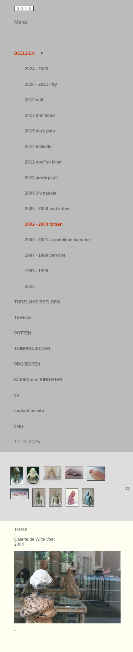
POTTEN (22, 333)
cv (16, 395)
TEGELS (22, 317)
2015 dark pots (40, 131)
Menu (20, 22)
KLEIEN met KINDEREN (38, 379)
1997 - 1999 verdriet (45, 255)
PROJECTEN (27, 364)
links (19, 426)
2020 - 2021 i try (41, 84)
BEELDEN (25, 53)
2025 (30, 286)
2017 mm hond (40, 115)
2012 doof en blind (43, 162)
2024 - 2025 (36, 68)
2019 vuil (34, 99)
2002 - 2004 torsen (43, 224)
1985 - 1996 (36, 270)
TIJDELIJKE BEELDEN (37, 302)
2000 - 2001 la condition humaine (58, 239)
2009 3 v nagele (40, 193)
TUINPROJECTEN (32, 348)
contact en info (29, 410)
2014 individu (38, 146)
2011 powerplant (41, 177)
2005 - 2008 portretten (47, 208)
